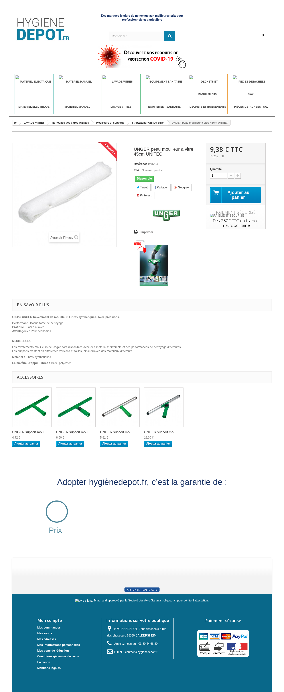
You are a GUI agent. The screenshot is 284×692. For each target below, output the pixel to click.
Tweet (143, 187)
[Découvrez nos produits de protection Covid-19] (142, 56)
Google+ (183, 187)
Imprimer (146, 232)
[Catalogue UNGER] (151, 263)
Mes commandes (49, 627)
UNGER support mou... (29, 432)
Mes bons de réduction (53, 650)
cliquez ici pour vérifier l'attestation (186, 600)
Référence (140, 164)
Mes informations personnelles (58, 645)
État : (137, 170)
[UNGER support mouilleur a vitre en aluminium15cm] (120, 407)
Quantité (216, 169)
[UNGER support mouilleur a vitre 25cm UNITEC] (32, 407)
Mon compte (49, 620)
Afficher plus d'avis (142, 589)
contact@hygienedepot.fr (141, 652)
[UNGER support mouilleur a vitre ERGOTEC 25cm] (76, 407)
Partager (162, 187)
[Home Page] (14, 122)
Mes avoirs (44, 633)
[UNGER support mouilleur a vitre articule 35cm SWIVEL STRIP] (163, 407)
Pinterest (145, 195)
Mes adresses (46, 639)
